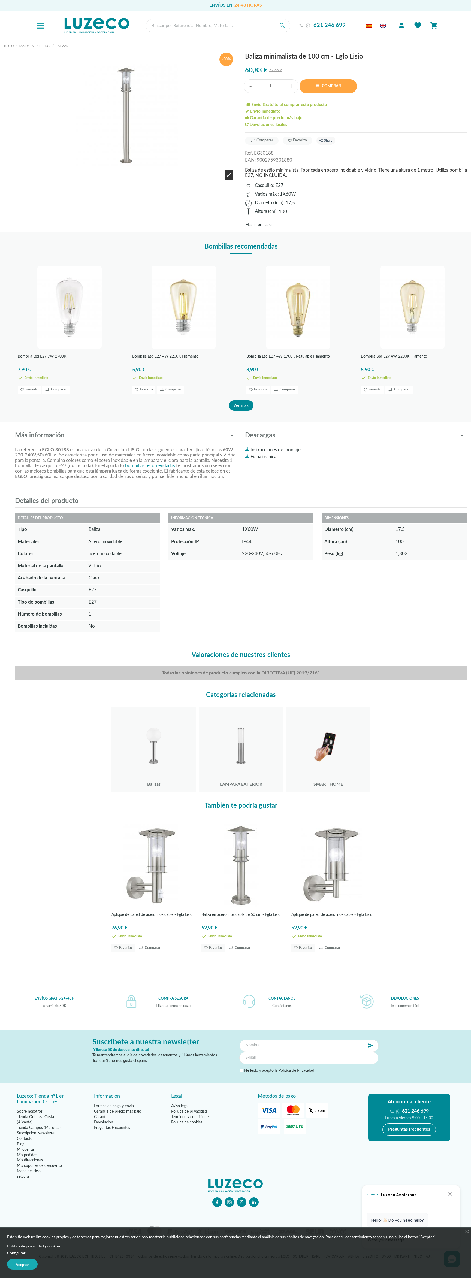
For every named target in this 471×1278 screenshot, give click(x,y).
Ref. (249, 153)
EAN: (250, 160)
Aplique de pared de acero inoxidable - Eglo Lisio (151, 915)
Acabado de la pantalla (41, 578)
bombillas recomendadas (150, 465)
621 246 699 (329, 25)
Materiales (28, 541)
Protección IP (185, 541)
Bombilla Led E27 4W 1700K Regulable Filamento (288, 356)
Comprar (331, 86)
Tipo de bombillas (36, 602)
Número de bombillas (40, 614)
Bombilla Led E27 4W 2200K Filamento (165, 356)
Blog (20, 1144)
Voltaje (178, 553)
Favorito (300, 140)
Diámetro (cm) (269, 202)
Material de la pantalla (41, 566)
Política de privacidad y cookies (33, 1246)
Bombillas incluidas (37, 626)
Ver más (241, 405)
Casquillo (264, 185)
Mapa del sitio (29, 1171)
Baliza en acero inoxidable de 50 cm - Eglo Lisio (240, 915)
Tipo (22, 529)
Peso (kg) (333, 553)
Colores (25, 553)
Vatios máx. (266, 194)
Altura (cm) (266, 211)
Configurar (16, 1252)
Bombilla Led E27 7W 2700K (42, 356)
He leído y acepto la (278, 1071)
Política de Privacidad (296, 1071)
